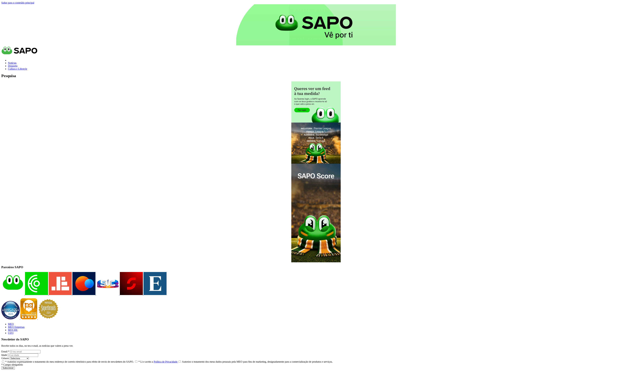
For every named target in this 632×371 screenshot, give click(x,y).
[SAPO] (12, 294)
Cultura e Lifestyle (17, 68)
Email (5, 351)
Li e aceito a (158, 361)
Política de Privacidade (166, 361)
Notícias (12, 63)
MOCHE (13, 330)
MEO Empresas (16, 327)
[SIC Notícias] (131, 294)
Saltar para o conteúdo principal (17, 2)
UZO (10, 333)
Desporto (12, 65)
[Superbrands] (48, 318)
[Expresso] (155, 294)
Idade (4, 355)
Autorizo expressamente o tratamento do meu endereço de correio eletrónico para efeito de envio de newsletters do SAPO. (69, 361)
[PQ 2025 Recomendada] (29, 318)
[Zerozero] (83, 294)
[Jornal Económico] (60, 294)
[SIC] (107, 294)
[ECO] (36, 294)
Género (5, 358)
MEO (11, 324)
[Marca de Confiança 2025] (10, 318)
